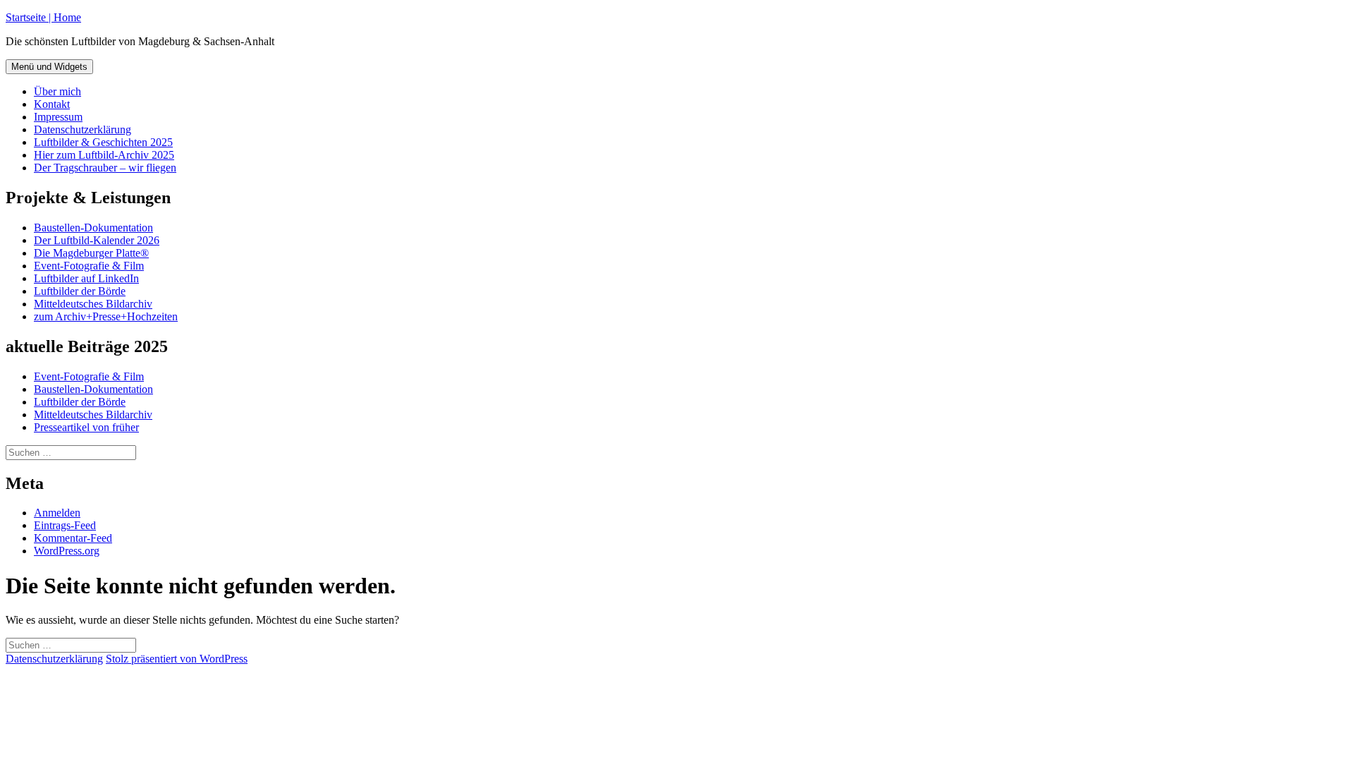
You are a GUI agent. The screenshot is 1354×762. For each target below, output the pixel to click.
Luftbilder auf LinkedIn (86, 278)
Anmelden (57, 513)
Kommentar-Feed (73, 538)
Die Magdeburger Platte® (91, 253)
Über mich (57, 91)
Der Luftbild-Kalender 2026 (96, 240)
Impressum (58, 117)
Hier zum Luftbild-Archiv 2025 (104, 155)
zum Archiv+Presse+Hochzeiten (106, 316)
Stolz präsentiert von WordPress (177, 659)
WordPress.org (66, 551)
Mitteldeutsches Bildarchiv (93, 304)
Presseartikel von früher (86, 427)
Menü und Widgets (49, 66)
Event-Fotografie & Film (89, 266)
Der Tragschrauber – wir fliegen (105, 168)
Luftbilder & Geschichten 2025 (103, 142)
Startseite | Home (43, 17)
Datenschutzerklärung (82, 129)
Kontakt (52, 104)
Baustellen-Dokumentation (93, 228)
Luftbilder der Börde (80, 291)
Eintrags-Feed (65, 525)
